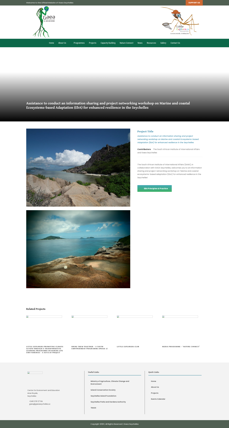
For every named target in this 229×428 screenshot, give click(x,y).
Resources (151, 43)
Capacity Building (108, 43)
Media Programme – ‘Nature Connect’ (182, 332)
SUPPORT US (194, 2)
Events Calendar (158, 399)
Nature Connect (126, 43)
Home (51, 43)
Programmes (79, 43)
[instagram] (182, 2)
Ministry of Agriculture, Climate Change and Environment (110, 382)
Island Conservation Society (103, 390)
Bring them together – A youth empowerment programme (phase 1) (92, 332)
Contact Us (175, 43)
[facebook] (178, 2)
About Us (62, 43)
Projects (92, 43)
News (140, 43)
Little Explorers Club (137, 332)
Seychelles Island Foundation (103, 396)
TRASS (93, 408)
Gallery (163, 43)
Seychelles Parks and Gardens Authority (108, 402)
